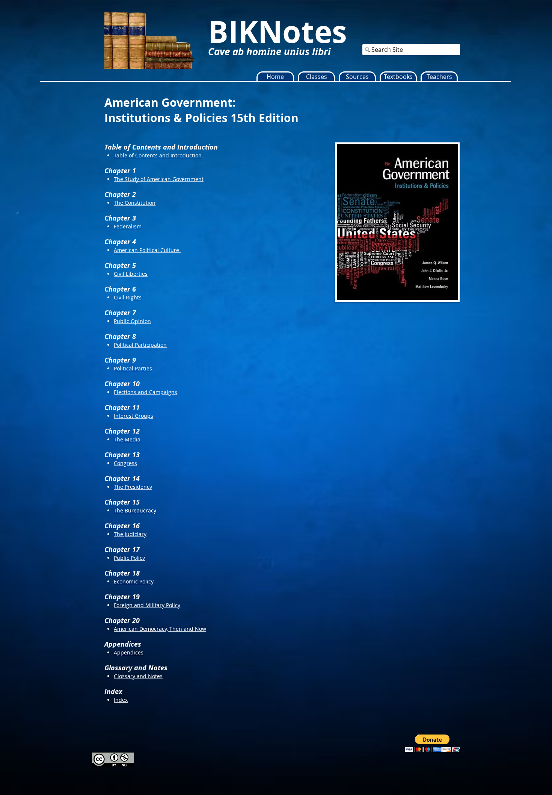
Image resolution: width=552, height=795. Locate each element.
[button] (316, 76)
